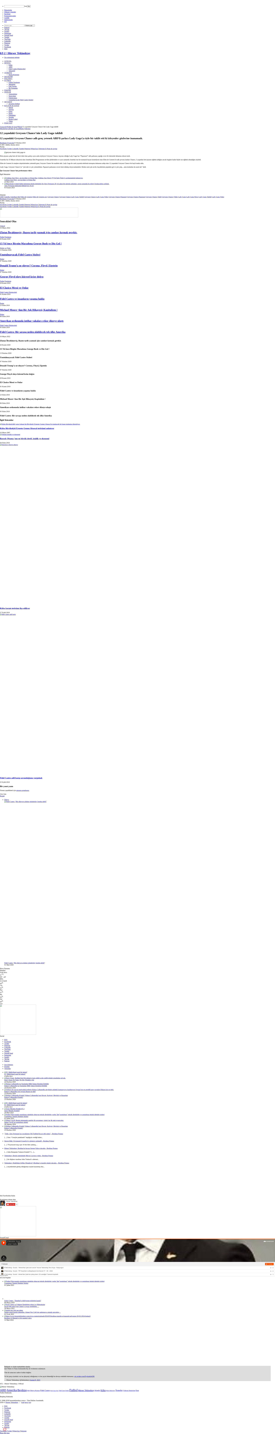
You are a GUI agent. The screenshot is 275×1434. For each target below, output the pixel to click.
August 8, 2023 (35, 1380)
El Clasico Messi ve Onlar (14, 287)
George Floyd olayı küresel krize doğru (21, 276)
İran (137, 1390)
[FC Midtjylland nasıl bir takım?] (15, 1072)
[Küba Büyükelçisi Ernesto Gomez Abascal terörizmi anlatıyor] (40, 424)
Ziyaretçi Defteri (14, 104)
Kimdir (97, 1390)
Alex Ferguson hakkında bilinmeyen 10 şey (19, 186)
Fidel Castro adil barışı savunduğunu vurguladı (21, 778)
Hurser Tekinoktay (12, 1402)
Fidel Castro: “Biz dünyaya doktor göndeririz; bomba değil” (24, 963)
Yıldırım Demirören (129, 1390)
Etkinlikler (12, 115)
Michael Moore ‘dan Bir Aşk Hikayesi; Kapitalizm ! (28, 309)
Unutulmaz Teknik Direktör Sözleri (16, 1116)
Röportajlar (8, 10)
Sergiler (11, 117)
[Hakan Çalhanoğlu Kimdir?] (36, 1095)
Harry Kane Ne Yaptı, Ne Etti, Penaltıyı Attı (19, 1080)
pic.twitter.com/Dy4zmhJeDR (84, 1376)
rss (30, 1402)
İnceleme (7, 14)
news (26, 1402)
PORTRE (7, 90)
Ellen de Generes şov (40, 197)
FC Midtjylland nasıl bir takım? (14, 1074)
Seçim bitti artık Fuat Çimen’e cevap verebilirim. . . (21, 1306)
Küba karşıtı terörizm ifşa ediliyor (15, 608)
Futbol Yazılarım (14, 82)
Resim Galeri (13, 119)
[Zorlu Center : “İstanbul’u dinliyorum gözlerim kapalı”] (16, 1299)
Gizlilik (6, 18)
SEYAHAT (8, 102)
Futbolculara (13, 98)
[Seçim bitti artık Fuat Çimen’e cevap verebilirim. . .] (24, 1304)
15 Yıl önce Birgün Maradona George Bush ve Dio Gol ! (31, 243)
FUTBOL (7, 80)
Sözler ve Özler (5, 248)
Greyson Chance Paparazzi (136, 197)
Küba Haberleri (110, 1390)
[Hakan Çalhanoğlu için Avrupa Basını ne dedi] (59, 1090)
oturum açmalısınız (22, 790)
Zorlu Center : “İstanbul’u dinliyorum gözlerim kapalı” (22, 1301)
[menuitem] (139, 6)
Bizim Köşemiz (14, 75)
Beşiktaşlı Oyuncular (7, 143)
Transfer (119, 1390)
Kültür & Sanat (12, 127)
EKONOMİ (8, 77)
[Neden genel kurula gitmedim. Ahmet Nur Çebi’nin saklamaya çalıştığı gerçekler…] (13, 1310)
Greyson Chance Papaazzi (118, 197)
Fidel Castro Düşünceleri (17, 69)
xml (23, 1402)
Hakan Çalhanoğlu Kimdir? (13, 1097)
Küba (10, 65)
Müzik (11, 108)
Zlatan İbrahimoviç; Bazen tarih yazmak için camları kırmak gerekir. (38, 232)
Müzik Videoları (24, 129)
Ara (25, 6)
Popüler (7, 1067)
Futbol (73, 1390)
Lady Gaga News (192, 197)
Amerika (7, 197)
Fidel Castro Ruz (54, 1390)
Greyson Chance (53, 197)
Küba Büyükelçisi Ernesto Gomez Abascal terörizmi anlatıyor (27, 428)
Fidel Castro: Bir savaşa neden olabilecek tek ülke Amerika (32, 332)
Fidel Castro (45, 1390)
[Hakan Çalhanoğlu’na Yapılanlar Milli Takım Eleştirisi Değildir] (26, 1084)
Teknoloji (12, 71)
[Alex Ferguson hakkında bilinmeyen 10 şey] (56, 184)
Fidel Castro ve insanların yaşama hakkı (22, 298)
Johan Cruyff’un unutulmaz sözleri (16, 1122)
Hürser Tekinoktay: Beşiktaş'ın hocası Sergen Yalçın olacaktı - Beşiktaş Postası (31, 1148)
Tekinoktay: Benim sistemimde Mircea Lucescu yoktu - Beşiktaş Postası (28, 1156)
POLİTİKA (8, 78)
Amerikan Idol (15, 197)
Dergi (10, 113)
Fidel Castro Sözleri (64, 1390)
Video (11, 121)
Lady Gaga (182, 197)
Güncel (2, 226)
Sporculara (12, 96)
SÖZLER (7, 92)
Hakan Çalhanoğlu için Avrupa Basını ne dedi (19, 1091)
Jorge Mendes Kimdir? (12, 1111)
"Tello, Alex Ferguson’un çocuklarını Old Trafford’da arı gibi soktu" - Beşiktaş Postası (33, 1134)
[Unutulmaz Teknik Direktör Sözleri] (54, 1115)
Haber (2, 259)
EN (5, 22)
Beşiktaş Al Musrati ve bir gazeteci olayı (18, 1318)
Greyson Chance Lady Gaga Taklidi (71, 197)
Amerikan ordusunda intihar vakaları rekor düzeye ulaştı (31, 320)
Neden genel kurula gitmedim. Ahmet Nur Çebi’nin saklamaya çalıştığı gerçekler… (32, 1312)
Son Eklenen (8, 1065)
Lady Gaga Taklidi (205, 197)
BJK (28, 1390)
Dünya (6, 129)
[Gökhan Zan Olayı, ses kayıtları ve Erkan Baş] (43, 178)
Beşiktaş (22, 1390)
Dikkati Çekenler (10, 12)
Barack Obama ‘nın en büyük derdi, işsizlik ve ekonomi (24, 438)
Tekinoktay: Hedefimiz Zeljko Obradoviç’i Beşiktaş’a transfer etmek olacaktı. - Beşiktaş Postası (36, 1163)
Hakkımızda (8, 20)
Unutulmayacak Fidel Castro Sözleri (21, 100)
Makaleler (12, 84)
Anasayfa (3, 127)
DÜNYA (7, 63)
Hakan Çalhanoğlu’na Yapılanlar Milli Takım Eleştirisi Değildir (25, 1086)
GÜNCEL (7, 61)
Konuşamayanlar (10, 16)
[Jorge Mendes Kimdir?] (14, 1109)
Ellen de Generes (26, 197)
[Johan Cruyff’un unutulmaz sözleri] (34, 1120)
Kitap (10, 111)
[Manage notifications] (4, 1429)
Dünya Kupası (35, 1390)
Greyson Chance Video (170, 197)
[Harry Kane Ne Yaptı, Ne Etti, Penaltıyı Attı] (35, 1078)
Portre (2, 303)
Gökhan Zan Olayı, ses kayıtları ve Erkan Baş (19, 180)
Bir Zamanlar (13, 88)
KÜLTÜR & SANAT (11, 106)
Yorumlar (7, 1068)
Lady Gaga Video (218, 197)
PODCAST (8, 123)
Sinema (11, 109)
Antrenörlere (13, 94)
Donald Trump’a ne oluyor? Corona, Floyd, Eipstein (29, 265)
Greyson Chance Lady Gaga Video (96, 197)
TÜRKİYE (8, 73)
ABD (10, 67)
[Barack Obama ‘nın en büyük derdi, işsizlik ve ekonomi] (10, 434)
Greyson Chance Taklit (153, 197)
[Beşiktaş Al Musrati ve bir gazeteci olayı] (47, 1316)
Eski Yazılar (13, 86)
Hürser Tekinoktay (86, 1390)
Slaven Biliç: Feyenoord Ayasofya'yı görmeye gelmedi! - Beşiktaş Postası (29, 1141)
